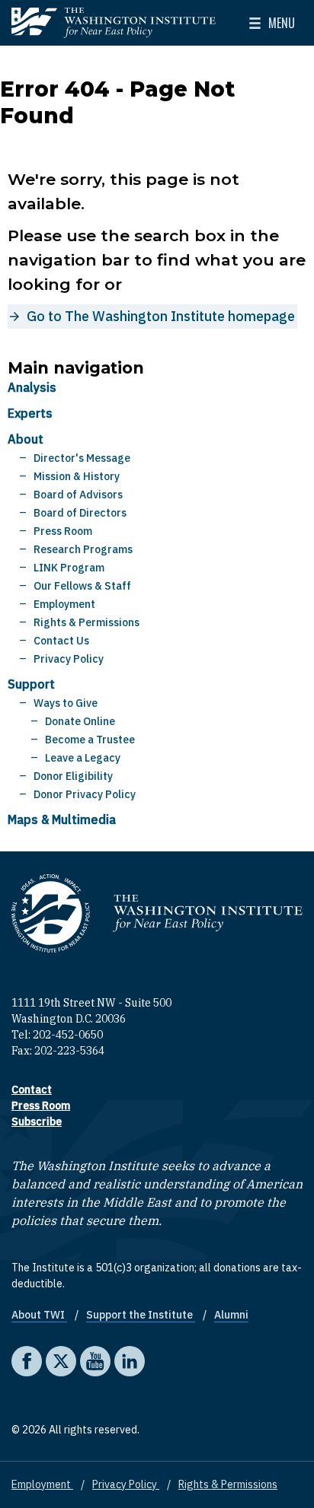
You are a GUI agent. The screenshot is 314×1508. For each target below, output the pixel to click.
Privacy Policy (69, 659)
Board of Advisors (78, 494)
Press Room (63, 531)
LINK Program (69, 567)
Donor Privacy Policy (85, 794)
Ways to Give (66, 703)
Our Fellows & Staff (82, 586)
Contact (31, 1089)
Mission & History (77, 476)
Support (31, 684)
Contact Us (61, 640)
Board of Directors (80, 513)
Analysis (32, 387)
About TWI (39, 1315)
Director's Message (82, 458)
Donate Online (80, 721)
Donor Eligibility (73, 776)
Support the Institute (140, 1315)
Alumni (231, 1315)
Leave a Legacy (82, 758)
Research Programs (83, 549)
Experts (30, 413)
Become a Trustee (90, 739)
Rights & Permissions (86, 622)
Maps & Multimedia (62, 819)
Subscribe (36, 1121)
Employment (64, 604)
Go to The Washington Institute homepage (161, 316)
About (25, 439)
